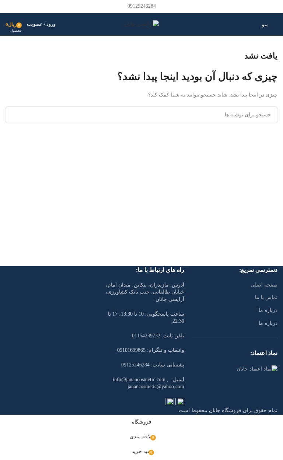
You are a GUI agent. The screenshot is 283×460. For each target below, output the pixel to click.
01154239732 (146, 335)
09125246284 (135, 365)
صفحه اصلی (264, 285)
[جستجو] (252, 24)
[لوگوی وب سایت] (141, 24)
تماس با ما (266, 297)
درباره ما (268, 310)
